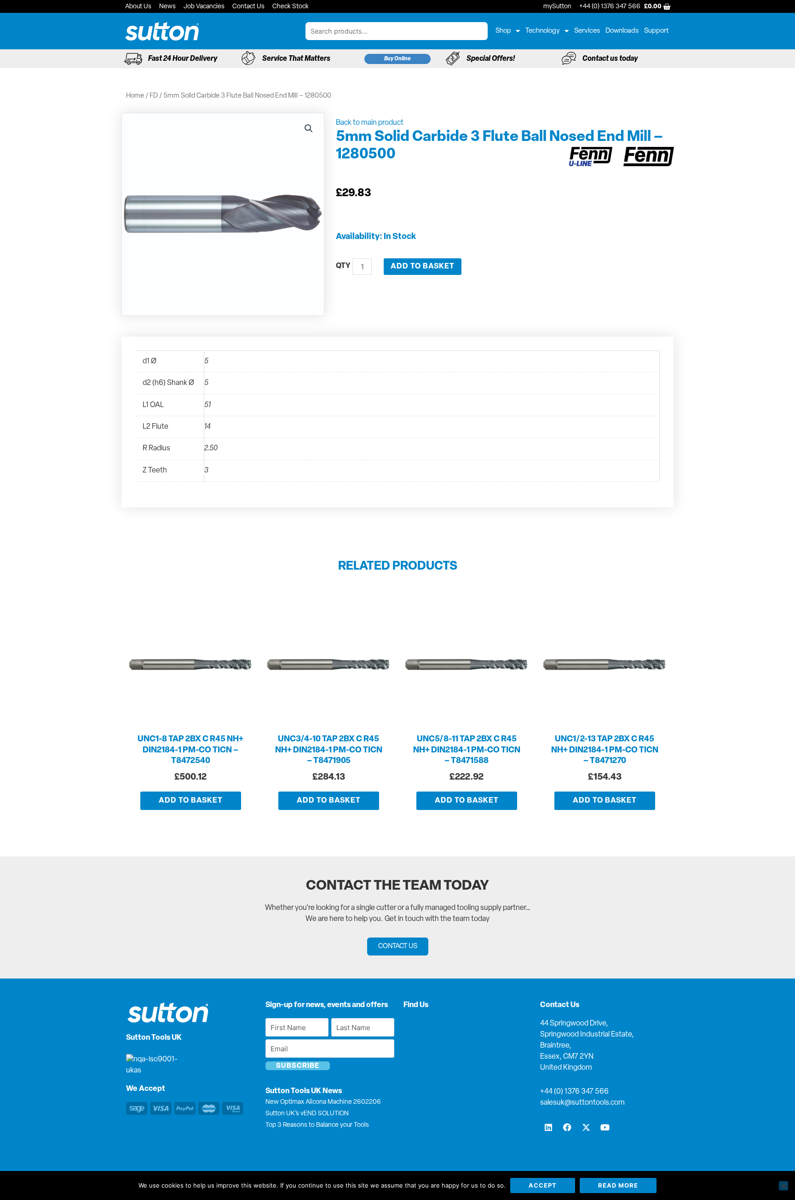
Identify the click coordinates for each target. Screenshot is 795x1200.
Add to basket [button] (191, 800)
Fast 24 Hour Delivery (182, 59)
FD (154, 96)
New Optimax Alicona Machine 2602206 (323, 1102)
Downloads (622, 31)
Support (656, 31)
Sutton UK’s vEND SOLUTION (307, 1113)
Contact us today (610, 59)
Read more (618, 1185)
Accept (543, 1185)
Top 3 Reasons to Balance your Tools (317, 1125)
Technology (542, 31)
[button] (308, 128)
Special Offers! (491, 59)
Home (135, 96)
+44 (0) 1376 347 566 (574, 1091)
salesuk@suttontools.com (582, 1103)
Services (587, 31)
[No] (783, 1185)
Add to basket (423, 266)
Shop (503, 31)
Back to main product (369, 123)
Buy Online (397, 59)
